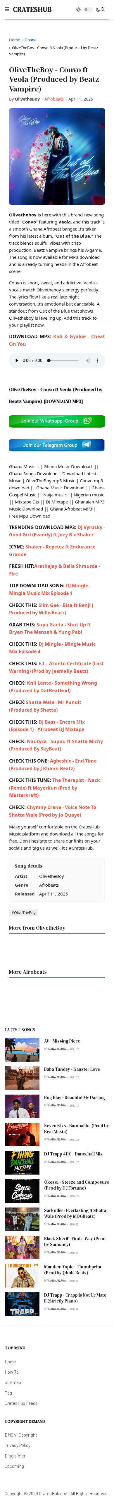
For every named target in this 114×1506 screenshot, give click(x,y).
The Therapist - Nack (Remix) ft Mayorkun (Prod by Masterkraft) (54, 787)
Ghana (30, 39)
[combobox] (103, 9)
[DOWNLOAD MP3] (63, 401)
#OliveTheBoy (24, 912)
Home (14, 39)
